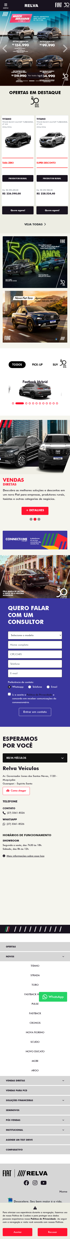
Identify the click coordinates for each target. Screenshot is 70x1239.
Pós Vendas (13, 1120)
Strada (35, 975)
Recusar (52, 1232)
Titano (35, 965)
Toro (35, 984)
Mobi (35, 1060)
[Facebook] (26, 1183)
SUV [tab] (55, 364)
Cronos (35, 1022)
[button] (5, 48)
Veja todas (33, 224)
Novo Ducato (35, 1051)
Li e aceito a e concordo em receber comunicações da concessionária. (34, 693)
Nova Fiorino (35, 1032)
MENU (5, 8)
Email (54, 681)
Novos (10, 956)
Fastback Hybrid (35, 994)
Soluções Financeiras (19, 1100)
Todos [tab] (17, 364)
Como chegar (18, 785)
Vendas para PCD (16, 1090)
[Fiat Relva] (31, 5)
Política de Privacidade (39, 689)
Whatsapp (18, 681)
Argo (35, 1070)
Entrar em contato (35, 706)
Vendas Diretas (15, 1080)
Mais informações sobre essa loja (25, 850)
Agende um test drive (19, 1139)
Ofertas (11, 946)
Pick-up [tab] (37, 364)
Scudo (35, 1041)
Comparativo (14, 1149)
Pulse (35, 1003)
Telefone (37, 681)
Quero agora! (18, 210)
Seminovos (12, 1110)
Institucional (14, 1130)
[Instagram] (35, 1183)
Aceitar (18, 1232)
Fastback (35, 1013)
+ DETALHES (35, 505)
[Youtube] (43, 1183)
